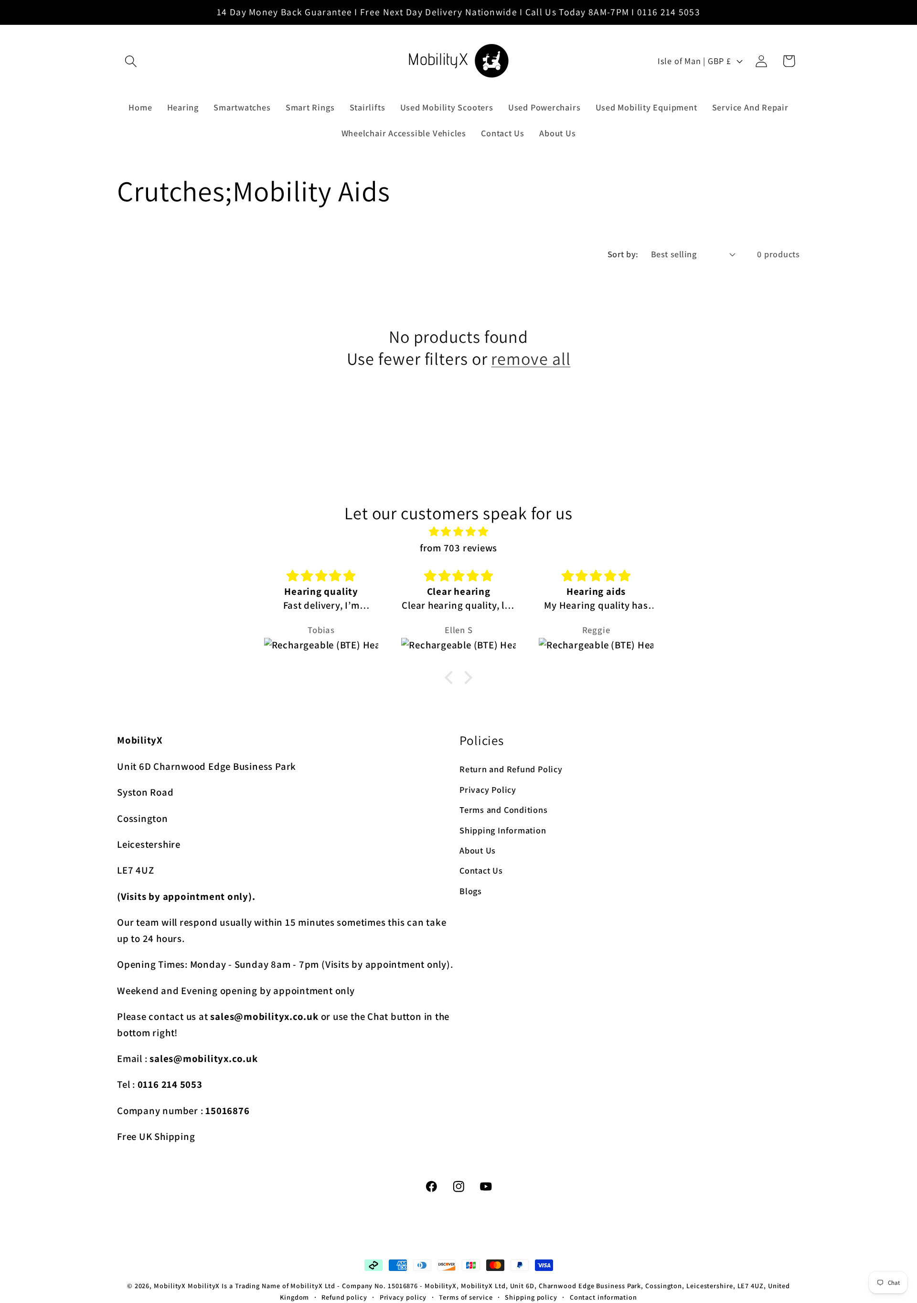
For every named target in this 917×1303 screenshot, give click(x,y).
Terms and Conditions (503, 809)
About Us (477, 849)
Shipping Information (502, 829)
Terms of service (466, 1297)
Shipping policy (531, 1297)
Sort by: (623, 254)
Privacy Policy (487, 789)
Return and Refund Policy (511, 769)
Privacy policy (403, 1297)
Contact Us (481, 870)
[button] (130, 61)
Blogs (470, 890)
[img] (458, 532)
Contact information (603, 1297)
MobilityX (170, 1285)
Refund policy (344, 1297)
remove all (530, 358)
